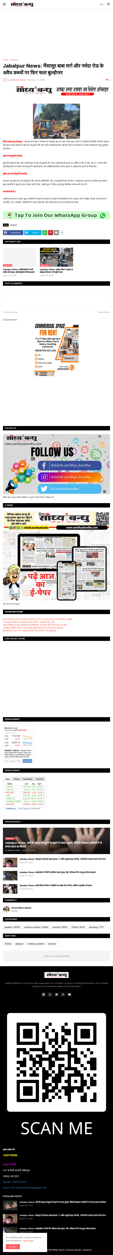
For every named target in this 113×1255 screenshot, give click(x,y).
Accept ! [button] (13, 1246)
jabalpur (15, 60)
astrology (96, 927)
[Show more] (62, 232)
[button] (4, 4)
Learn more (28, 1240)
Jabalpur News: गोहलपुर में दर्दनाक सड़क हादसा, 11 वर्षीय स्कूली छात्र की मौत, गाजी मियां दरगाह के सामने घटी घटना (62, 859)
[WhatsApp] (44, 232)
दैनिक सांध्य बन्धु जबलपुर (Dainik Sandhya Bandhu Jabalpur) (66, 1250)
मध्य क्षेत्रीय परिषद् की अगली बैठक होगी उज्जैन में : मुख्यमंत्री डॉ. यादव (28, 622)
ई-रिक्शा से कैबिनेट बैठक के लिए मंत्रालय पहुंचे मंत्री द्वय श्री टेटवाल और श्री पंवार (33, 628)
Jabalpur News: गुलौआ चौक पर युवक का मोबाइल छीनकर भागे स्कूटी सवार (56, 270)
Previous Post (11, 312)
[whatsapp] (50, 994)
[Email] (56, 232)
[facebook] (43, 994)
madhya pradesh (36, 927)
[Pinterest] (50, 232)
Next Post (103, 312)
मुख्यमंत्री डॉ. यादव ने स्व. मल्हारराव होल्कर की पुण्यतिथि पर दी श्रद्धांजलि (29, 630)
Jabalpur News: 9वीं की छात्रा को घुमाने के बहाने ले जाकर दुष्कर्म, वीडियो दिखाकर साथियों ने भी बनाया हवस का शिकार (62, 1202)
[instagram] (62, 994)
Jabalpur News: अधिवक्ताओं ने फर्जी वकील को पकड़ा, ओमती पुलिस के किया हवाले (18, 270)
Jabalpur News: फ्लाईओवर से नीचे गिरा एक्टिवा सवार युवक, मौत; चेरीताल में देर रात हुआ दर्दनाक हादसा (57, 872)
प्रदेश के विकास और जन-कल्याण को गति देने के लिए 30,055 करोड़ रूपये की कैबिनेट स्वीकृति (37, 619)
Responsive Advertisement (56, 956)
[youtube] (69, 994)
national (60, 927)
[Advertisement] (56, 33)
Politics (78, 927)
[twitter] (56, 994)
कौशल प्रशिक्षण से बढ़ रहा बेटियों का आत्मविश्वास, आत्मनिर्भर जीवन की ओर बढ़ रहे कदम (35, 625)
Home (6, 60)
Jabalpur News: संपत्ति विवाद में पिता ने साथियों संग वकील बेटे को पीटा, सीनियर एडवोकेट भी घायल (55, 885)
